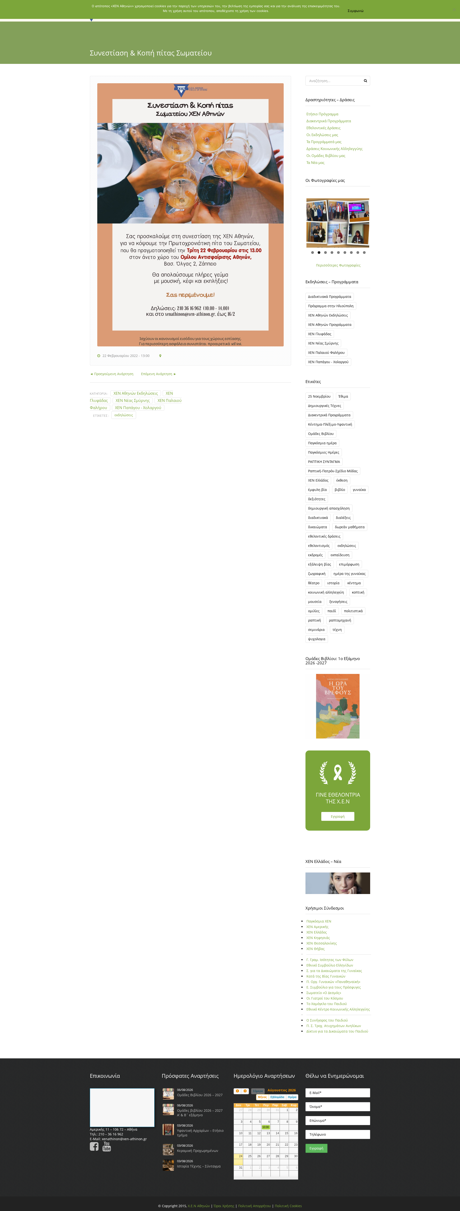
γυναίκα (359, 492)
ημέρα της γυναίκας (350, 576)
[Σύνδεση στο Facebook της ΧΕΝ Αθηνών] (95, 1152)
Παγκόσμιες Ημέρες (323, 455)
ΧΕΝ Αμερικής (317, 930)
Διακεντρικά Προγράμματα (328, 120)
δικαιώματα (317, 530)
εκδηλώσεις (124, 415)
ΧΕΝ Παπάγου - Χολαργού (138, 407)
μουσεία (315, 604)
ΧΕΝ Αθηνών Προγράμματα (329, 327)
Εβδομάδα (277, 1100)
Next (376, 221)
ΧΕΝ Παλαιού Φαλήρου (326, 355)
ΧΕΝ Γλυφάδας (319, 337)
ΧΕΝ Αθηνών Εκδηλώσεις (136, 393)
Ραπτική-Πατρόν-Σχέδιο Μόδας (333, 474)
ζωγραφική (317, 576)
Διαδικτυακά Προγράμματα (329, 299)
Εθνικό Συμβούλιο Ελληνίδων (329, 968)
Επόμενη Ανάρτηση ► (155, 374)
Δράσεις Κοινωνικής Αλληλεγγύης (334, 148)
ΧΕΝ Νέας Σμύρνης (133, 400)
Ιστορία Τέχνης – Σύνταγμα (199, 1169)
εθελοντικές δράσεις (324, 539)
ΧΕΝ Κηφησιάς (318, 941)
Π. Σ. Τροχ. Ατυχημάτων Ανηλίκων (333, 1029)
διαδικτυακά (318, 520)
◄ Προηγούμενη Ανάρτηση (111, 374)
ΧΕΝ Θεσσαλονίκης (321, 946)
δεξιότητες (316, 502)
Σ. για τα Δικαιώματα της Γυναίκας (334, 974)
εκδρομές (315, 558)
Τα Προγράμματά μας (323, 141)
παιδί (332, 614)
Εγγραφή (338, 819)
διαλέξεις (343, 520)
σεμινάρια (316, 632)
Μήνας (262, 1100)
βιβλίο (340, 492)
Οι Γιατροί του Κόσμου (324, 1001)
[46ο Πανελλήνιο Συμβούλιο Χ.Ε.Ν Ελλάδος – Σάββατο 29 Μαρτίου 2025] (337, 224)
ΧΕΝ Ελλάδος (318, 483)
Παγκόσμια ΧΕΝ (318, 924)
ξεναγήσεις (338, 604)
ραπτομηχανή (340, 623)
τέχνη (337, 632)
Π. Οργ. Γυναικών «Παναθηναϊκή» (333, 985)
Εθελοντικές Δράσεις (323, 127)
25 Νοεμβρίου (319, 399)
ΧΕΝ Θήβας (315, 952)
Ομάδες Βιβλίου (321, 436)
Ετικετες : (101, 415)
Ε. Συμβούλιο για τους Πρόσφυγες (333, 990)
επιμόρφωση (349, 567)
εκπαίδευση (340, 558)
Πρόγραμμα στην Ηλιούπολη (331, 309)
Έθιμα (343, 399)
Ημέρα (292, 1100)
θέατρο (313, 586)
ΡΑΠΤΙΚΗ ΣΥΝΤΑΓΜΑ (324, 464)
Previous (299, 221)
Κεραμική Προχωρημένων (197, 1153)
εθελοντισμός (319, 548)
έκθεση (342, 483)
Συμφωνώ (355, 11)
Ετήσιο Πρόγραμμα (322, 113)
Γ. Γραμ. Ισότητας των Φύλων (329, 963)
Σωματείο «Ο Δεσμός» (323, 996)
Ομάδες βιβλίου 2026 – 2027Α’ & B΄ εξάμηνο (200, 1115)
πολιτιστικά (353, 614)
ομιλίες (314, 614)
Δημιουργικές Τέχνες (324, 408)
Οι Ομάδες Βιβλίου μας (325, 155)
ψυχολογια (316, 642)
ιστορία (333, 586)
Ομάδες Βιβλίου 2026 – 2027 (200, 1098)
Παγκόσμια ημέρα (322, 446)
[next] (245, 1094)
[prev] (237, 1094)
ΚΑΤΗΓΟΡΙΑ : (99, 393)
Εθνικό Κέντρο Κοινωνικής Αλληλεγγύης (338, 1012)
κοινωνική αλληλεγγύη (326, 595)
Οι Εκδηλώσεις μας (322, 134)
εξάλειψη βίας (319, 567)
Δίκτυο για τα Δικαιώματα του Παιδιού (337, 1034)
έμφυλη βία (317, 492)
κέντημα (354, 586)
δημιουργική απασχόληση (329, 511)
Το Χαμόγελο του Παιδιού (326, 1007)
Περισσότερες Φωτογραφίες (338, 268)
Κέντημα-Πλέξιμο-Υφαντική (330, 427)
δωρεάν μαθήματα (350, 530)
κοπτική (358, 595)
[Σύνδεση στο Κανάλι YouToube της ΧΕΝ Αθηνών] (108, 1152)
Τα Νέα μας (315, 162)
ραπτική (314, 623)
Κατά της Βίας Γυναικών (325, 979)
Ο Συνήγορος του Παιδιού (327, 1023)
